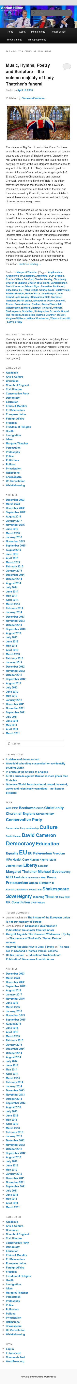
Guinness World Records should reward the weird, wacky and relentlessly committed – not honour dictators (37, 788)
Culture (48, 827)
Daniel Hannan (59, 282)
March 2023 (13, 504)
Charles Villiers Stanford (19, 279)
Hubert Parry (32, 293)
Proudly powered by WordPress (38, 1376)
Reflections (13, 472)
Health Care (21, 859)
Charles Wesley (43, 279)
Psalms (36, 304)
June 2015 (12, 554)
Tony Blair (64, 897)
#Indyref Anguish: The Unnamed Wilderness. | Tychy (38, 934)
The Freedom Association (20, 314)
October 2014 (14, 579)
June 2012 (12, 691)
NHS (9, 877)
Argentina (41, 275)
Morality (65, 872)
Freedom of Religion (18, 427)
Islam (9, 439)
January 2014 (14, 612)
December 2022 (15, 508)
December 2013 (15, 616)
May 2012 (11, 696)
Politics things (58, 31)
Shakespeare (13, 311)
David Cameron (14, 286)
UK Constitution (15, 481)
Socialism (27, 311)
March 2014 (13, 604)
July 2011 (11, 716)
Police (10, 456)
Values (41, 902)
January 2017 (14, 520)
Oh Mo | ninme (15, 955)
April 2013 (12, 650)
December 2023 (15, 499)
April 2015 (12, 558)
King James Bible (40, 297)
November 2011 (15, 708)
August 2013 (13, 633)
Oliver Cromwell (56, 300)
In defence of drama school (22, 759)
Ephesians (12, 290)
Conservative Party (17, 393)
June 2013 (12, 641)
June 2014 (12, 591)
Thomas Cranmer (46, 314)
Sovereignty (19, 896)
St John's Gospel (59, 311)
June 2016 (12, 529)
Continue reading (30, 264)
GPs (9, 859)
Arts (8, 808)
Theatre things (14, 39)
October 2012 (14, 675)
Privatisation (13, 468)
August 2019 (13, 516)
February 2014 (14, 608)
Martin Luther (24, 300)
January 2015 (14, 570)
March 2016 (13, 533)
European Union (16, 414)
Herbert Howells (15, 293)
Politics (10, 464)
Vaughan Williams (16, 318)
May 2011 (11, 725)
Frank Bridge (30, 290)
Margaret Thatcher (27, 272)
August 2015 (13, 550)
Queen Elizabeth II (51, 304)
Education (12, 402)
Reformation (13, 307)
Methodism (39, 300)
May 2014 (11, 595)
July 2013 (11, 637)
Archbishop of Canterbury (20, 275)
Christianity (60, 279)
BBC (15, 808)
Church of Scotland (38, 282)
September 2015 (15, 545)
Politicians (12, 460)
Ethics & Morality (16, 406)
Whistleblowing (15, 485)
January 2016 (14, 537)
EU (20, 290)
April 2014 (12, 600)
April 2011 (12, 729)
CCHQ (39, 808)
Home (10, 31)
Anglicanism (55, 272)
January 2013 (14, 662)
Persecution (13, 447)
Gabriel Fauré (46, 290)
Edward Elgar (32, 286)
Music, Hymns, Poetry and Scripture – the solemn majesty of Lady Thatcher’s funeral (30, 74)
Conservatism (45, 814)
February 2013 (14, 658)
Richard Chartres (31, 307)
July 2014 (11, 587)
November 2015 (15, 541)
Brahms (59, 275)
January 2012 (14, 700)
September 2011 (15, 712)
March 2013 (13, 654)
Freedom (11, 422)
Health (10, 431)
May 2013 (11, 645)
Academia (12, 372)
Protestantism (23, 304)
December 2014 (15, 575)
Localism (43, 866)
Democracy (13, 397)
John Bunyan (48, 293)
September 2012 (15, 679)
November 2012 (15, 670)
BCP (51, 275)
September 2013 (15, 629)
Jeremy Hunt (14, 866)
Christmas (12, 381)
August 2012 (13, 683)
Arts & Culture (14, 376)
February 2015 (14, 566)
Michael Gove (49, 871)
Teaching (38, 897)
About (22, 31)
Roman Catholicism (17, 889)
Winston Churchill (60, 318)
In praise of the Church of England (27, 772)
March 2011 (13, 733)
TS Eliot (61, 314)
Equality (12, 853)
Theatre (51, 896)
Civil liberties (14, 389)
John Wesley (22, 297)
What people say (37, 39)
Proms (9, 304)
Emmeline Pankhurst (52, 286)
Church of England (16, 282)
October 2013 (14, 625)
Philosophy (13, 452)
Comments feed (15, 1357)
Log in (10, 1349)
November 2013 (15, 621)
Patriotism (20, 877)
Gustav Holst (63, 290)
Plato (43, 877)
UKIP (34, 902)
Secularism (35, 889)
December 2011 (15, 704)
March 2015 (13, 562)
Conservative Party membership (22, 828)
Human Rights (39, 859)
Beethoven (27, 807)
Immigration (13, 435)
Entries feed (13, 1353)
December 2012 (15, 666)
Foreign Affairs (15, 418)
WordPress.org (15, 1361)
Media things (38, 31)
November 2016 (15, 525)
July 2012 (11, 687)
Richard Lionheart (52, 307)
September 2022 (15, 512)
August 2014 (13, 583)
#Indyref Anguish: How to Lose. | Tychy (30, 946)
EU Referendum (15, 410)
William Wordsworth (38, 318)
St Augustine (41, 311)
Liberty (30, 865)
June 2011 (12, 721)
